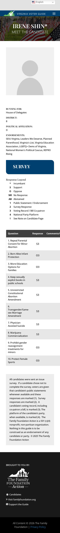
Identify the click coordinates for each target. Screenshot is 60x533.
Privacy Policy (38, 527)
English (39, 2)
